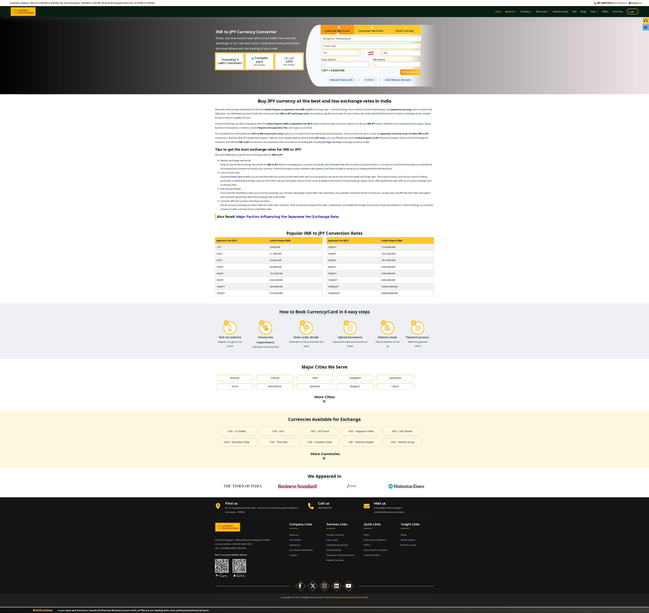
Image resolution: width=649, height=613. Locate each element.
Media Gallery (408, 539)
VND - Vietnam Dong (402, 442)
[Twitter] (312, 585)
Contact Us (294, 544)
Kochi (235, 386)
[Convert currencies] (371, 53)
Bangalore (355, 377)
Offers (605, 11)
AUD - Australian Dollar (237, 442)
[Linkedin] (336, 585)
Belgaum (355, 386)
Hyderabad (395, 377)
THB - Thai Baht (278, 442)
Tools (593, 11)
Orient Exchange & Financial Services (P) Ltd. (346, 597)
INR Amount (379, 59)
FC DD (368, 79)
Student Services (335, 560)
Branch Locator (560, 11)
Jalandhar (315, 386)
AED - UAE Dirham (402, 431)
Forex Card (332, 539)
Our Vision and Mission (301, 550)
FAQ (574, 11)
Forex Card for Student (375, 550)
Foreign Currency (335, 534)
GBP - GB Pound (320, 431)
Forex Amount (328, 59)
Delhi (315, 377)
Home (498, 11)
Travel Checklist (372, 555)
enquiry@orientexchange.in (388, 507)
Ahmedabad (274, 386)
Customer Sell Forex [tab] (370, 30)
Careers (293, 555)
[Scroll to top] (644, 590)
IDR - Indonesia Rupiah (361, 442)
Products (525, 11)
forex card (236, 176)
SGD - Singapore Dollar (361, 431)
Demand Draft (334, 550)
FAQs (366, 534)
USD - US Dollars (237, 431)
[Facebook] (300, 585)
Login (632, 11)
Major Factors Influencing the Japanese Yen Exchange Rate (287, 217)
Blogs (583, 11)
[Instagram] (324, 585)
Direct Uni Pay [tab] (404, 30)
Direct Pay (618, 11)
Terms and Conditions (375, 539)
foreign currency (332, 142)
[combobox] (371, 39)
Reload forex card (341, 79)
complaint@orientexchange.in (389, 512)
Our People (295, 539)
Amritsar (234, 377)
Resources (541, 11)
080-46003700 (604, 3)
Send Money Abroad (397, 79)
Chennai (274, 377)
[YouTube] (348, 585)
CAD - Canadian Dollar (319, 442)
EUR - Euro (278, 431)
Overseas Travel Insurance (340, 555)
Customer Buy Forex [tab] (337, 30)
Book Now (408, 71)
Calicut (395, 386)
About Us (510, 11)
